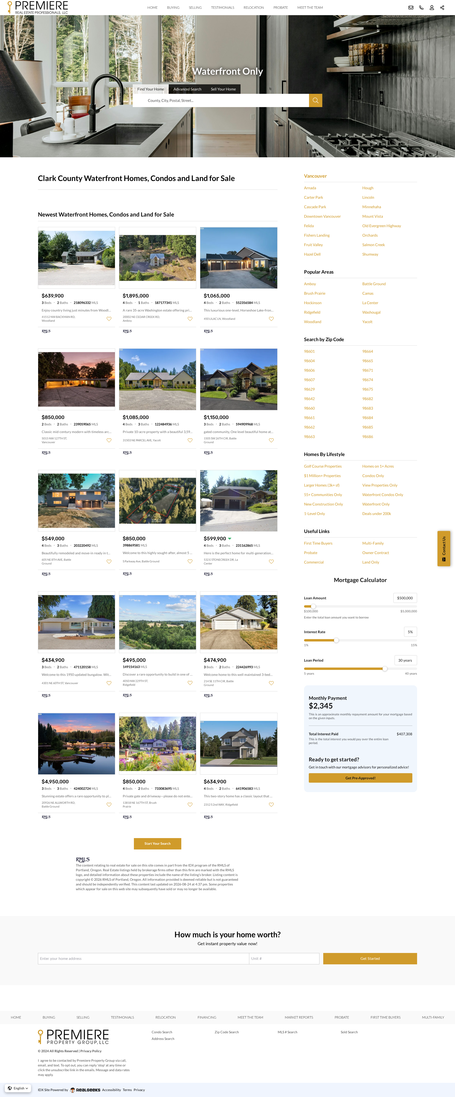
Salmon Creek (373, 244)
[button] (18, 1088)
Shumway (370, 254)
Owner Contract (375, 552)
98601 (309, 351)
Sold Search (349, 1032)
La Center (370, 302)
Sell (223, 89)
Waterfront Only (376, 504)
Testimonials (222, 7)
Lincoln (368, 197)
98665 (367, 360)
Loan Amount (315, 598)
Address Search (163, 1039)
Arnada (310, 187)
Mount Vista (372, 216)
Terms (127, 1090)
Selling (195, 7)
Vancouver (315, 176)
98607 (309, 379)
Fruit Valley (313, 244)
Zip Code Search (227, 1032)
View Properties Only (379, 485)
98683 (367, 408)
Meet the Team (310, 7)
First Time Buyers (318, 543)
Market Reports (299, 1017)
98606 (309, 370)
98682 (367, 398)
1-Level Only (314, 513)
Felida (309, 225)
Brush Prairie (314, 293)
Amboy (310, 283)
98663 (309, 436)
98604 (309, 360)
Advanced (187, 89)
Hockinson (313, 302)
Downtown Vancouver (322, 216)
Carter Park (313, 197)
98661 (309, 417)
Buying (173, 7)
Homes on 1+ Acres (378, 466)
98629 (309, 389)
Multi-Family (373, 543)
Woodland (312, 321)
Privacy (139, 1090)
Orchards (370, 235)
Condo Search (162, 1032)
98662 (309, 427)
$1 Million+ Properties (322, 475)
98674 (367, 379)
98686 (367, 436)
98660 (309, 408)
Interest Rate (314, 632)
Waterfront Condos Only (382, 494)
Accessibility (111, 1090)
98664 (367, 351)
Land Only (370, 562)
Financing (207, 1017)
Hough (367, 187)
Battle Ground (374, 283)
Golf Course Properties (323, 466)
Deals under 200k (376, 513)
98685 (367, 427)
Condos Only (373, 475)
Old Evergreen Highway (381, 225)
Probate (280, 7)
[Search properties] (315, 100)
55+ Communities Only (323, 494)
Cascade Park (315, 206)
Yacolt (367, 321)
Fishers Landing (317, 235)
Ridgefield (312, 312)
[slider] (360, 606)
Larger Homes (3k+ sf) (322, 485)
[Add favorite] (109, 319)
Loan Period (313, 660)
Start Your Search (158, 843)
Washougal (371, 312)
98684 (367, 417)
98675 (367, 389)
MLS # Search (287, 1032)
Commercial (314, 562)
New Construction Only (323, 504)
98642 (309, 398)
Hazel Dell (312, 254)
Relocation (254, 7)
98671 (367, 370)
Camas (367, 293)
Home (152, 7)
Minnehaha (371, 206)
